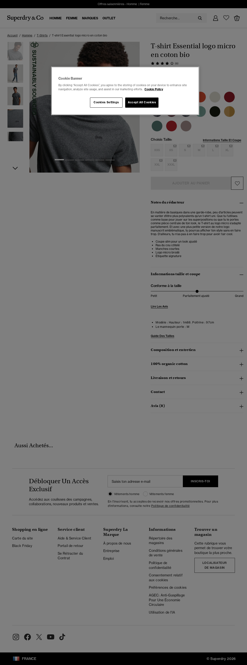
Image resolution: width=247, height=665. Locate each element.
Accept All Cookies (142, 102)
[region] (125, 91)
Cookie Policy (153, 89)
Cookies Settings (106, 102)
